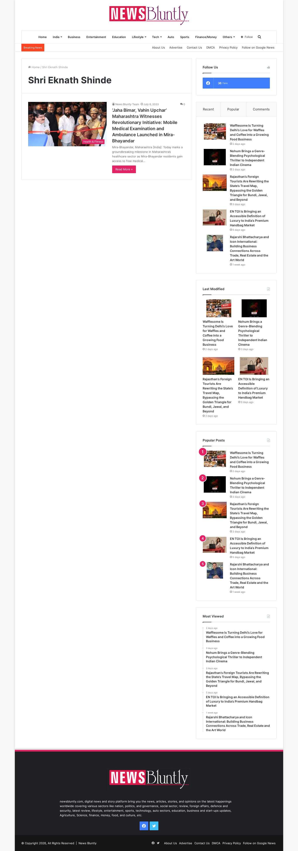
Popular (233, 109)
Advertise (175, 47)
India (56, 37)
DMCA (210, 47)
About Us (158, 47)
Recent (208, 109)
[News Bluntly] (149, 15)
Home (42, 37)
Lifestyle (138, 37)
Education (119, 37)
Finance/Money (206, 37)
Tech (155, 37)
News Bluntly (87, 843)
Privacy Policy (228, 47)
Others (227, 37)
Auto (171, 37)
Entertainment (96, 37)
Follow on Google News (258, 47)
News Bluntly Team (127, 104)
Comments (261, 109)
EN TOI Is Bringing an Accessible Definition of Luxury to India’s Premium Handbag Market (253, 388)
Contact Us (194, 47)
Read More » (124, 169)
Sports (184, 37)
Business (74, 37)
